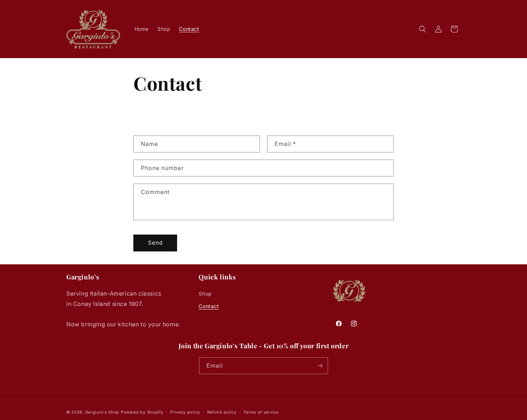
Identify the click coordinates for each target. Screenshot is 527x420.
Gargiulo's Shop (102, 412)
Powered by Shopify (142, 412)
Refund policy (222, 412)
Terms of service (260, 412)
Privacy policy (185, 412)
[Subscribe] (320, 365)
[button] (423, 29)
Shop (205, 294)
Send (155, 242)
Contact (209, 306)
